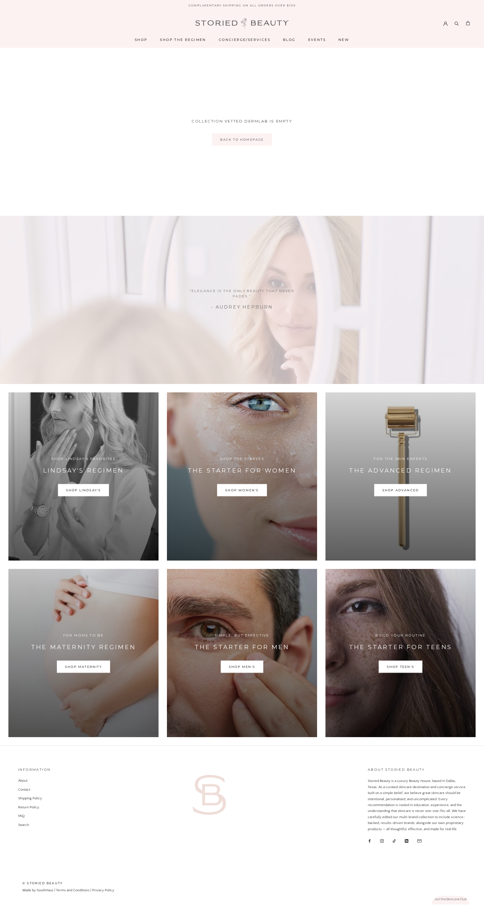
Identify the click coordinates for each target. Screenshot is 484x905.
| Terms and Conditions (72, 890)
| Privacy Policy (102, 890)
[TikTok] (394, 841)
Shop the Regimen (183, 40)
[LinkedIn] (406, 841)
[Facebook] (369, 841)
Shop (141, 40)
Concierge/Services (244, 40)
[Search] (457, 23)
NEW (343, 40)
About (22, 781)
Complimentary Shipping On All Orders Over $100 (242, 5)
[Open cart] (468, 23)
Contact (24, 789)
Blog (289, 40)
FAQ (21, 816)
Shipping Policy (30, 798)
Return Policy (28, 807)
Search (23, 825)
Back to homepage (242, 140)
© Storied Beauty (42, 883)
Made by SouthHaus (38, 890)
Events (317, 40)
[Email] (419, 841)
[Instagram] (382, 841)
